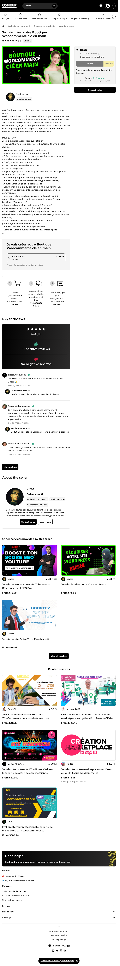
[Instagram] (61, 950)
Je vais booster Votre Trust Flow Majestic (26, 639)
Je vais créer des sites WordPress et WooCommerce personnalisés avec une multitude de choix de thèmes (25, 718)
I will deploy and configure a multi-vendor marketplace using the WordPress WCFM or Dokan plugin (87, 718)
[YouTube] (57, 950)
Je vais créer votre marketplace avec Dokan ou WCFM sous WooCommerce (87, 771)
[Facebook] (65, 950)
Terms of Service (59, 935)
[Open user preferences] (113, 6)
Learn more (45, 522)
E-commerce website (44, 26)
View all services (59, 656)
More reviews (10, 467)
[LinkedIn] (53, 950)
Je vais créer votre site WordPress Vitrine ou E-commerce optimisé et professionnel (28, 771)
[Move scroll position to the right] (114, 16)
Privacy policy (59, 940)
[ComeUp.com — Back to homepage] (9, 6)
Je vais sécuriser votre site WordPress (83, 584)
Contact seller (95, 90)
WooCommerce (66, 26)
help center (65, 862)
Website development (19, 26)
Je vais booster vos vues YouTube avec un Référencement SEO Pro (26, 586)
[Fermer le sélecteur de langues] (77, 960)
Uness (28, 94)
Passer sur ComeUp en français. (57, 960)
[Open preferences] (101, 6)
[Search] (54, 6)
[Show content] (114, 906)
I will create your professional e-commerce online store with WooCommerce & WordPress (27, 831)
